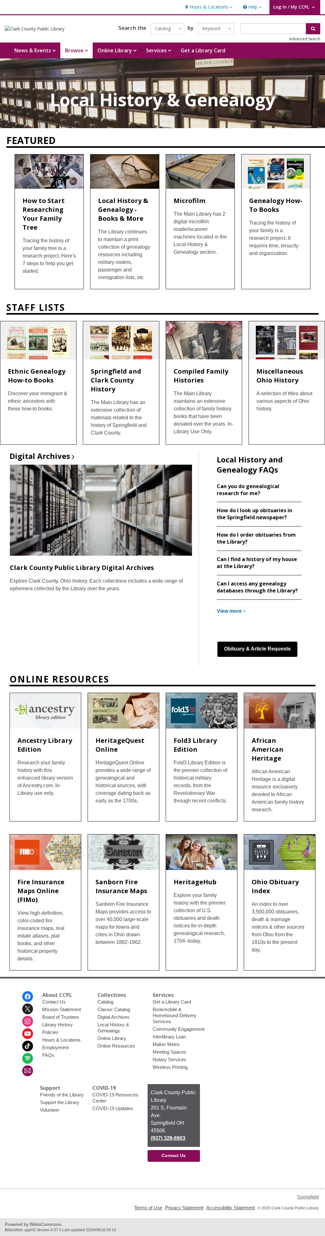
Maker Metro (166, 1044)
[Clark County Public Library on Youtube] (27, 1033)
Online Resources (116, 1046)
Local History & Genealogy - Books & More (123, 209)
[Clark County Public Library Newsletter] (27, 1070)
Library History (57, 1024)
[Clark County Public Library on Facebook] (27, 996)
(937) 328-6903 (168, 1138)
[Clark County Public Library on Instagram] (27, 1021)
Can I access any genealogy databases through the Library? (257, 587)
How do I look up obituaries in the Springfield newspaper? (254, 514)
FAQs (48, 1055)
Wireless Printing (170, 1067)
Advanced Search (304, 39)
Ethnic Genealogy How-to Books (36, 375)
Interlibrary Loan (169, 1036)
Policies (50, 1032)
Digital (40, 456)
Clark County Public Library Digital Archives (82, 567)
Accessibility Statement (230, 1207)
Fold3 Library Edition (195, 745)
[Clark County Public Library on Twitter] (27, 1009)
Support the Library (59, 1102)
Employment (55, 1047)
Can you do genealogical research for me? (248, 490)
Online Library (111, 1038)
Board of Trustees (60, 1017)
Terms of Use (148, 1207)
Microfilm (189, 200)
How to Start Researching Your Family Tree (44, 214)
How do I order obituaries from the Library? (256, 538)
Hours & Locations (61, 1040)
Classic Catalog (113, 1009)
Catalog (105, 1001)
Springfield (308, 1197)
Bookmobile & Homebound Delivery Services (174, 1015)
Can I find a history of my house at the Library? (257, 563)
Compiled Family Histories (201, 375)
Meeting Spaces (169, 1052)
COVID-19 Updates (112, 1108)
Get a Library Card (203, 50)
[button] (208, 7)
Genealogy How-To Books (275, 205)
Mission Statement (61, 1009)
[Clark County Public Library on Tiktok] (27, 1046)
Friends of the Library (62, 1094)
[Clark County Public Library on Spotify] (27, 1058)
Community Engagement (178, 1029)
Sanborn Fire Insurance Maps (121, 886)
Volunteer (49, 1110)
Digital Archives (113, 1017)
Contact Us (54, 1001)
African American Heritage (267, 749)
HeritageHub (195, 882)
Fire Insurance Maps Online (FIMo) (40, 891)
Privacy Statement (184, 1207)
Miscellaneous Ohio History (279, 375)
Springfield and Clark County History (116, 380)
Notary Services (169, 1059)
